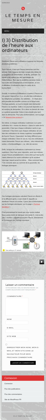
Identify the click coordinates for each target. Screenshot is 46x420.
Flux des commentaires (13, 394)
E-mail (10, 328)
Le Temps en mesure (23, 18)
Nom (9, 319)
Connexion (8, 383)
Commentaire (15, 296)
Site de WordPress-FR (12, 399)
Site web (11, 336)
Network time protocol (14, 117)
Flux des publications (12, 389)
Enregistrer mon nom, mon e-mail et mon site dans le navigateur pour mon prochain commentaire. (23, 352)
